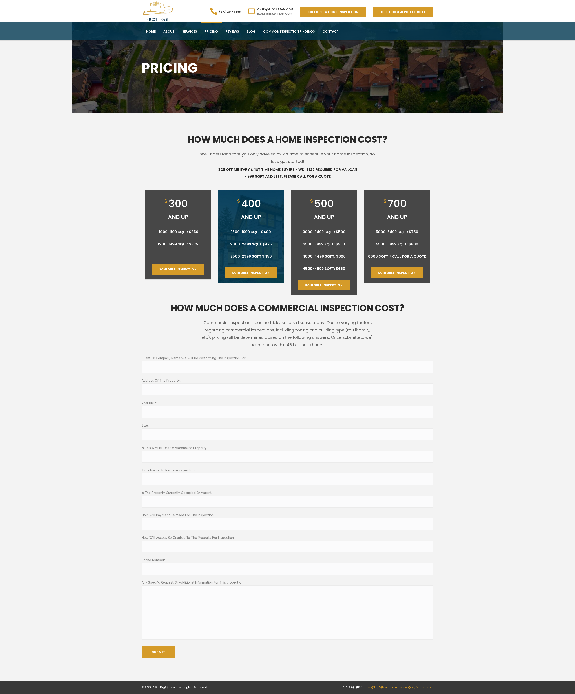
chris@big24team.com (381, 687)
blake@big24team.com (416, 687)
